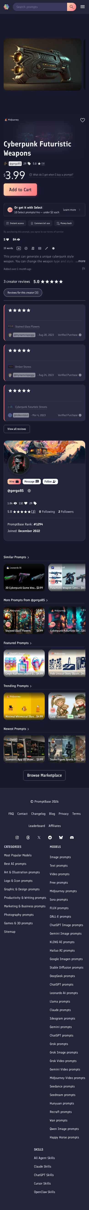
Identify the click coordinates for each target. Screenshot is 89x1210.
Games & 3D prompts (18, 923)
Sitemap (9, 932)
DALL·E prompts (60, 917)
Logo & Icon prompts (18, 881)
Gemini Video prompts (65, 1069)
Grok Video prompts (63, 1061)
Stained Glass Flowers (27, 326)
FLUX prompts (59, 908)
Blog (52, 814)
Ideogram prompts (62, 1018)
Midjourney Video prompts (67, 1078)
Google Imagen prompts (66, 959)
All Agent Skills (44, 1158)
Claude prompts (60, 1010)
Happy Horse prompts (64, 1137)
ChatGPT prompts (61, 984)
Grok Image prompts (64, 1052)
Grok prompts (59, 1044)
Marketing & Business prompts (24, 906)
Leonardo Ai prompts (64, 993)
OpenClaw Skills (44, 1192)
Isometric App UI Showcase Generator (21, 759)
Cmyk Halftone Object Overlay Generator (20, 673)
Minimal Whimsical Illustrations (20, 716)
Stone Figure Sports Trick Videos (65, 759)
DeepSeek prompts (62, 976)
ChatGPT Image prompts (66, 925)
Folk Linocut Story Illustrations (65, 673)
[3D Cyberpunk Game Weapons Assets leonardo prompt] (24, 577)
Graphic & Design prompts (21, 889)
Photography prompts (19, 915)
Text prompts (59, 866)
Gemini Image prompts (65, 934)
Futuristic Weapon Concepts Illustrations (65, 587)
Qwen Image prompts (64, 1129)
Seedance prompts (62, 1086)
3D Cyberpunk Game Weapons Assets (21, 587)
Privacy (64, 814)
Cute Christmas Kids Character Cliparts (59, 716)
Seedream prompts (62, 1095)
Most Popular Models (17, 855)
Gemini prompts (61, 1027)
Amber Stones (23, 366)
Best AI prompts (15, 864)
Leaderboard (37, 826)
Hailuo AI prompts (62, 950)
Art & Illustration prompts (22, 872)
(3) (43, 163)
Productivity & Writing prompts (25, 898)
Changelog (38, 814)
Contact (22, 814)
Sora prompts (59, 900)
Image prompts (60, 857)
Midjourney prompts (63, 891)
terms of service (55, 231)
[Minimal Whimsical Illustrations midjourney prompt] (24, 706)
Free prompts (59, 883)
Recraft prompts (61, 1112)
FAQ (11, 814)
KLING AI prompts (62, 942)
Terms (76, 814)
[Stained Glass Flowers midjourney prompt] (24, 620)
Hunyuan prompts (62, 1103)
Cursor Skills (42, 1183)
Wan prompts (58, 1120)
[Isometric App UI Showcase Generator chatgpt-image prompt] (24, 749)
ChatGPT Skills (44, 1175)
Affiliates (55, 826)
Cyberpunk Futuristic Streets (31, 407)
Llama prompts (60, 1001)
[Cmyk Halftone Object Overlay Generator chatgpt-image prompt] (24, 663)
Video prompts (59, 874)
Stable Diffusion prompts (66, 967)
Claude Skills (42, 1166)
